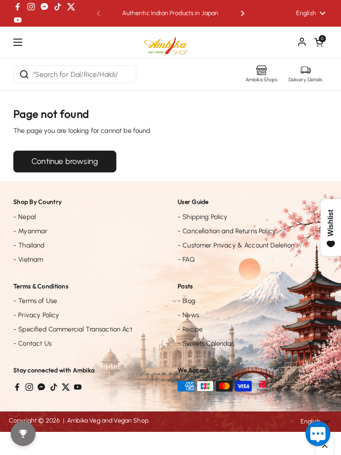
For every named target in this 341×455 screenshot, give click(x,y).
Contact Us (32, 343)
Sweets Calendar (206, 343)
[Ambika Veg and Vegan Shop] (170, 43)
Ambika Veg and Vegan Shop (107, 420)
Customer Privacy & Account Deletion (236, 245)
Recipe (190, 329)
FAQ (186, 259)
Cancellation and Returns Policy (227, 231)
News (188, 315)
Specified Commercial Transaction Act (72, 329)
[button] (319, 42)
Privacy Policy (36, 315)
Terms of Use (35, 301)
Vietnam (28, 259)
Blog (186, 301)
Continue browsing (65, 161)
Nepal (24, 217)
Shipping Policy (203, 217)
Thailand (29, 245)
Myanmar (30, 231)
